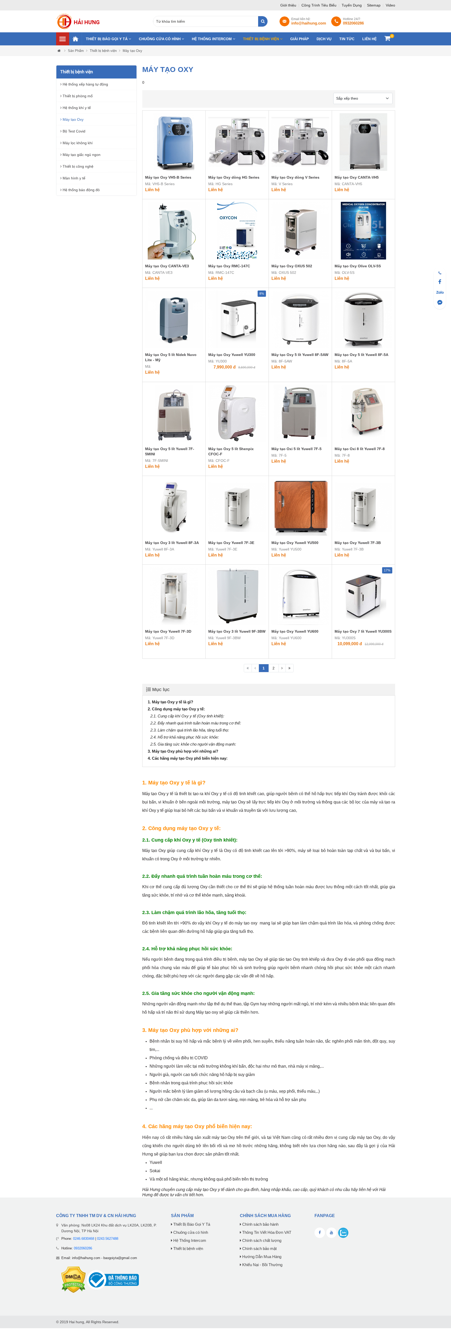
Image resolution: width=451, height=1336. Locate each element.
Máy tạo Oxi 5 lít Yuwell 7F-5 (296, 449)
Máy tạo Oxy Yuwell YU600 (294, 631)
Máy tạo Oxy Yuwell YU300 (231, 355)
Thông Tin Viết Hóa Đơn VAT (266, 1232)
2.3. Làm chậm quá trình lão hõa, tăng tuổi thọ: (189, 730)
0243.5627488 (107, 1239)
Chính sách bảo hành (259, 1224)
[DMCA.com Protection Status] (73, 1279)
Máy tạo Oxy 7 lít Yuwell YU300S (363, 631)
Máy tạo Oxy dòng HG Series (233, 177)
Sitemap (374, 5)
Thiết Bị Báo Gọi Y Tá (107, 39)
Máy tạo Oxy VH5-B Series (168, 177)
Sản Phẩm (76, 51)
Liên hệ (369, 39)
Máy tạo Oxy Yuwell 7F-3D (168, 631)
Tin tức (346, 39)
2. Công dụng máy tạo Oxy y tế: (176, 709)
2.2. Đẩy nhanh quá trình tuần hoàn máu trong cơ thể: (195, 723)
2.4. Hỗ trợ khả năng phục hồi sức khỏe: (184, 737)
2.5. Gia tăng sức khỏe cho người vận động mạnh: (193, 744)
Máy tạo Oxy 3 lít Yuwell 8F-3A (172, 543)
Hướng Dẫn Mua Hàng (261, 1257)
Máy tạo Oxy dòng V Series (295, 177)
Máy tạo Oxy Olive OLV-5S (358, 266)
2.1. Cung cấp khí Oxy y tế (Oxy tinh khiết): (187, 716)
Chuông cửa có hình (160, 39)
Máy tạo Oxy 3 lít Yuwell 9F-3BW (236, 631)
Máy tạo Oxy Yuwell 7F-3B (358, 543)
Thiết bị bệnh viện (261, 39)
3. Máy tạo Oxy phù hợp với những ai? (183, 751)
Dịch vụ (324, 39)
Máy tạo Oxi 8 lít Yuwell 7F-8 (360, 449)
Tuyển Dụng (352, 5)
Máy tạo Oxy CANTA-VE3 (167, 266)
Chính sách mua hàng (265, 1215)
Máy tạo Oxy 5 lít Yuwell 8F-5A (361, 355)
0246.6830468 (83, 1239)
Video (390, 5)
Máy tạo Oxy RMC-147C (229, 266)
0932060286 (83, 1248)
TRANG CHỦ (75, 38)
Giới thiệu (288, 5)
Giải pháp (299, 39)
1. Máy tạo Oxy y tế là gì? (170, 702)
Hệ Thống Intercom (212, 39)
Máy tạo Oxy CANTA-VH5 (357, 177)
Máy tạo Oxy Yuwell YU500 (294, 543)
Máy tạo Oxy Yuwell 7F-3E (231, 543)
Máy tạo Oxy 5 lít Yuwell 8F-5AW (299, 355)
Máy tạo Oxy (132, 51)
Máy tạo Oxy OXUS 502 (291, 266)
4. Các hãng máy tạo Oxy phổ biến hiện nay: (188, 758)
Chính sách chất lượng (261, 1240)
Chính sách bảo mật (259, 1249)
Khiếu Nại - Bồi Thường (261, 1265)
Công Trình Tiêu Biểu (319, 5)
